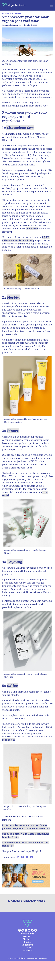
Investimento (27, 933)
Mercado (6, 14)
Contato (27, 950)
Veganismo (17, 14)
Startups (27, 939)
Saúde (27, 942)
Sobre (27, 947)
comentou (32, 228)
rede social (8, 739)
